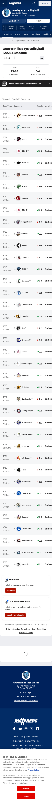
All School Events (26, 632)
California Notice (34, 745)
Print (8, 629)
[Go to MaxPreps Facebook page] (37, 729)
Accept (26, 788)
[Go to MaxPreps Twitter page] (31, 729)
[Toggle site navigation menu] (3, 3)
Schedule (8, 34)
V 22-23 (12, 20)
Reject (26, 796)
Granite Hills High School (26, 682)
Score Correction (39, 629)
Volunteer (11, 590)
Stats (26, 34)
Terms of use (16, 745)
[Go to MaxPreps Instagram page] (26, 729)
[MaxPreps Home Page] (12, 41)
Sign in (45, 3)
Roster (17, 34)
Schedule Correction (21, 629)
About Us (18, 736)
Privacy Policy (32, 741)
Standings (35, 34)
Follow (38, 20)
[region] (26, 775)
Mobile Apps (32, 736)
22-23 (7, 58)
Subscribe (18, 741)
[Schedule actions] (47, 58)
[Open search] (34, 3)
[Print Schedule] (42, 58)
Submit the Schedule (15, 615)
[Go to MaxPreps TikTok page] (14, 729)
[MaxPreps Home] (15, 3)
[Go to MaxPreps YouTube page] (20, 729)
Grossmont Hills (39, 74)
